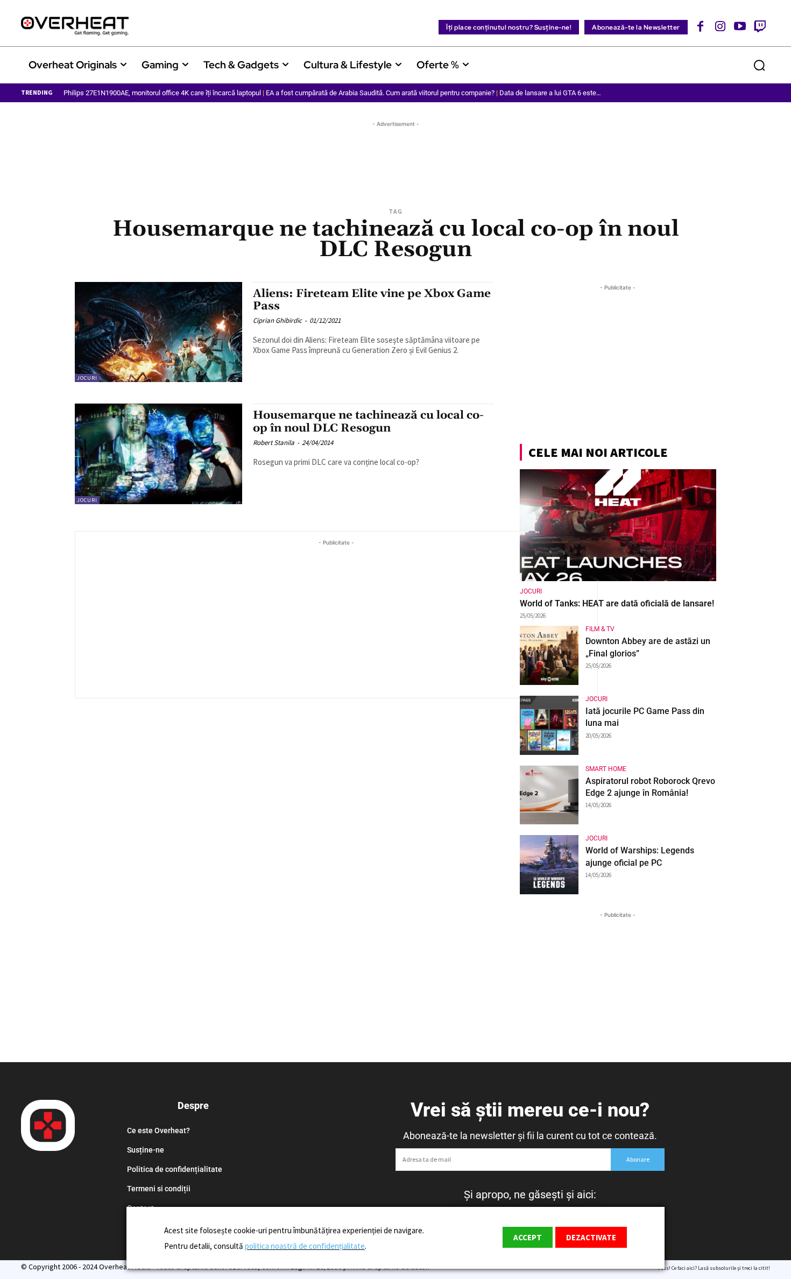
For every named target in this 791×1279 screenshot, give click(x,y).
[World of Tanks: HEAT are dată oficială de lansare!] (618, 525)
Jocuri (87, 377)
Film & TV (600, 629)
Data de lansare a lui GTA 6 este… (550, 93)
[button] (759, 65)
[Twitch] (759, 26)
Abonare (637, 1159)
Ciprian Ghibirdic (277, 320)
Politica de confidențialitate (174, 1169)
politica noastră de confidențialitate (305, 1246)
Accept (527, 1237)
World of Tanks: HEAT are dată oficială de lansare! (617, 603)
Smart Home (605, 769)
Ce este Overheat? (158, 1130)
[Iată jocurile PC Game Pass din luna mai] (549, 725)
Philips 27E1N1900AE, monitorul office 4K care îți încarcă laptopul (162, 93)
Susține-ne (145, 1150)
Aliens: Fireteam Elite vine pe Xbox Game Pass (372, 300)
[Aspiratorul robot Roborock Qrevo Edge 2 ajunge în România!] (549, 795)
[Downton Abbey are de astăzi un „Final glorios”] (549, 655)
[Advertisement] (395, 154)
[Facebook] (701, 26)
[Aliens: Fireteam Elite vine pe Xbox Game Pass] (158, 332)
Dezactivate (591, 1237)
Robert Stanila (273, 442)
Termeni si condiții (158, 1188)
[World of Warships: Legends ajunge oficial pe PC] (549, 864)
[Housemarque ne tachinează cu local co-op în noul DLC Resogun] (158, 454)
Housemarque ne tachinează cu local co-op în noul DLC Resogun (368, 421)
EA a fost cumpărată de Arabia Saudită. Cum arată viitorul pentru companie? (380, 93)
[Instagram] (720, 26)
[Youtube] (740, 26)
